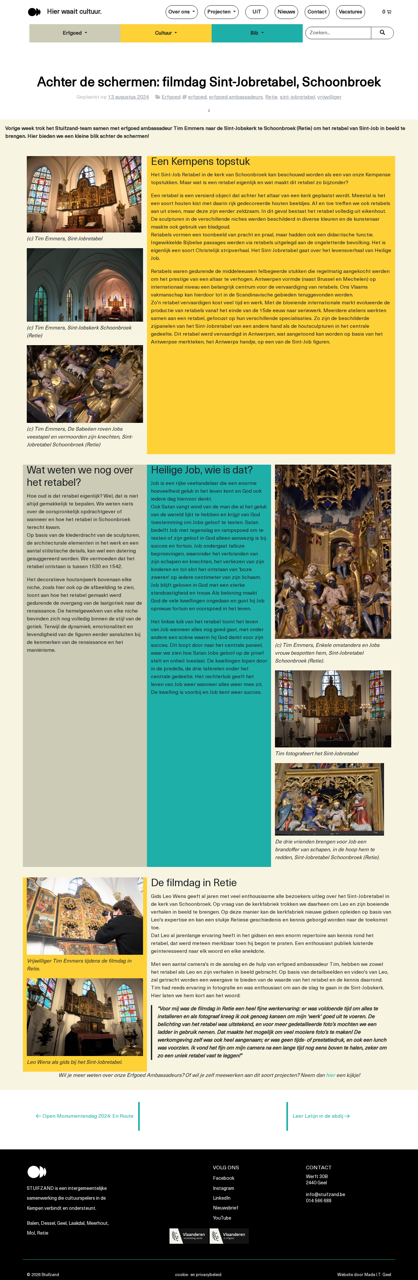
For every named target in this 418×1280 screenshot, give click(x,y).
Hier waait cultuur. (74, 12)
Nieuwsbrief (225, 1208)
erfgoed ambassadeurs (236, 97)
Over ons (180, 12)
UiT (256, 12)
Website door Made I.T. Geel (364, 1275)
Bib (255, 33)
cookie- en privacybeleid (198, 1275)
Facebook (223, 1178)
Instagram (223, 1188)
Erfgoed (73, 33)
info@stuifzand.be (325, 1194)
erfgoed (197, 97)
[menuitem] (182, 12)
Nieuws (286, 12)
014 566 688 (318, 1201)
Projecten (219, 12)
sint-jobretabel (297, 97)
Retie (271, 97)
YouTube (222, 1218)
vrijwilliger (329, 97)
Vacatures (350, 12)
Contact (317, 12)
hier (330, 1075)
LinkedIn (222, 1198)
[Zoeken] (382, 33)
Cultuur (164, 33)
